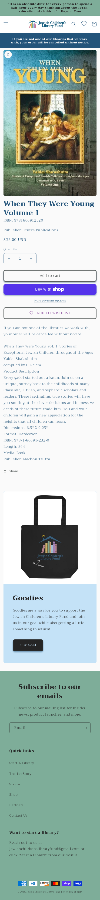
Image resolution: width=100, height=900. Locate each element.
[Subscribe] (85, 727)
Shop (13, 794)
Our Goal (28, 645)
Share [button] (13, 471)
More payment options (50, 300)
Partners (16, 805)
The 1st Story (20, 773)
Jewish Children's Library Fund (43, 891)
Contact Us (18, 815)
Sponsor (16, 784)
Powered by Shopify (72, 891)
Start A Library (21, 763)
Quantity (10, 249)
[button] (6, 24)
